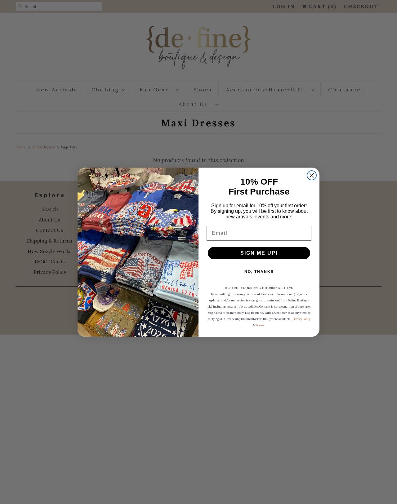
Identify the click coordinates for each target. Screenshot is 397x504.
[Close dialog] (311, 175)
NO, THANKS (259, 272)
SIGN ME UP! (259, 253)
